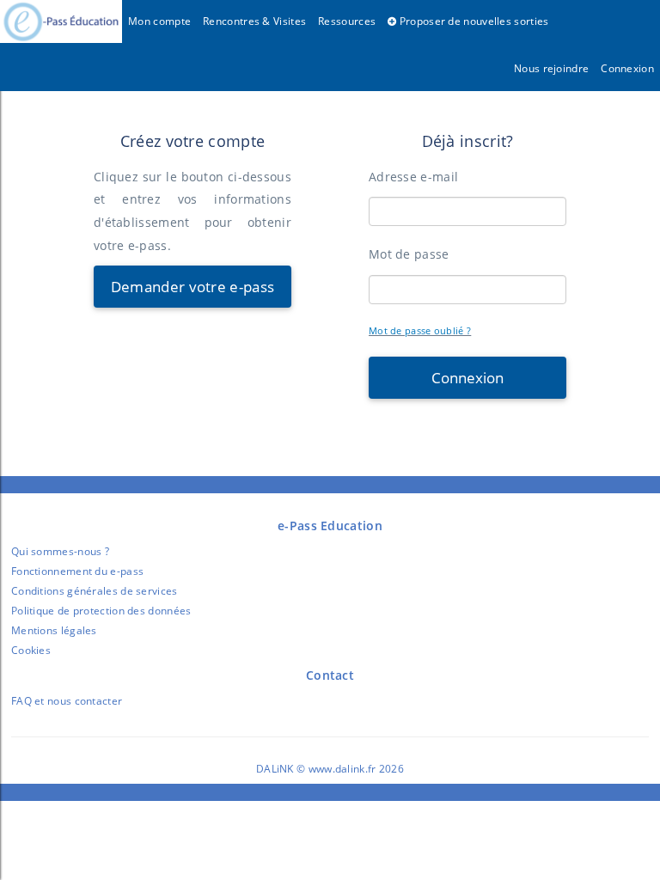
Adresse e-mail (413, 176)
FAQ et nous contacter (66, 701)
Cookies (31, 650)
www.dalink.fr (342, 768)
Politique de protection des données (101, 610)
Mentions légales (54, 630)
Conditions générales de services (94, 591)
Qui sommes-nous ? (60, 551)
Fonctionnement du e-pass (77, 571)
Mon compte (159, 21)
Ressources (347, 21)
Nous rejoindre (551, 68)
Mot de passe (409, 254)
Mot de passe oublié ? (420, 330)
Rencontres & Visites (254, 21)
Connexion (627, 68)
